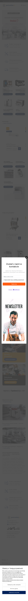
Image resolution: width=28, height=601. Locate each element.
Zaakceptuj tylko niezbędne (14, 584)
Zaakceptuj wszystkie (14, 592)
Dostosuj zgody (14, 588)
